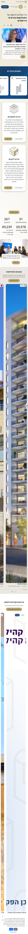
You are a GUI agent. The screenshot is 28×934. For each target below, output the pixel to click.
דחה (16, 929)
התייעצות (5, 7)
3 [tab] (16, 590)
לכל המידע (8, 139)
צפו (23, 57)
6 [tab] (3, 590)
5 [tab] (7, 590)
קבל (11, 929)
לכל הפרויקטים (14, 281)
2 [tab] (20, 590)
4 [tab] (12, 590)
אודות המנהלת (14, 212)
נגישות (3, 2)
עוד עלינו (16, 263)
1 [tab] (25, 590)
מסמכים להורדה (18, 139)
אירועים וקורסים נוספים (14, 609)
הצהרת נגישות (13, 932)
